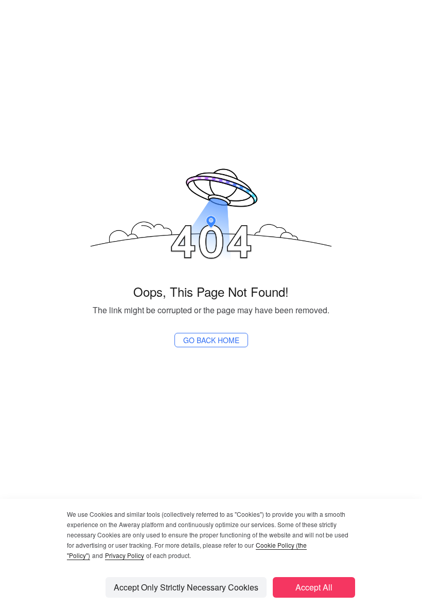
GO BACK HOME (211, 340)
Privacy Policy (124, 555)
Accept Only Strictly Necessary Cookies (186, 587)
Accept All (313, 587)
